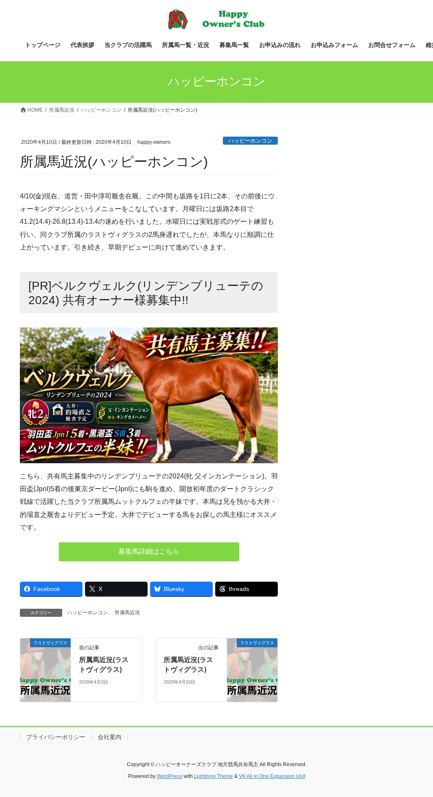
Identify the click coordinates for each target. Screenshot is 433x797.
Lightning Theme (213, 776)
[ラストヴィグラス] (45, 669)
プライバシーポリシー (55, 737)
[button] (149, 551)
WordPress (169, 776)
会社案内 (109, 737)
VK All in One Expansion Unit (272, 776)
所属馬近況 (127, 613)
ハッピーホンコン (250, 140)
